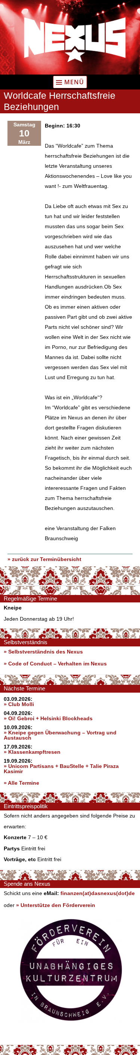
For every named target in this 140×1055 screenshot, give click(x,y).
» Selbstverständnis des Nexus (43, 652)
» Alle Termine (21, 783)
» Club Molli (19, 704)
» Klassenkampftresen (32, 752)
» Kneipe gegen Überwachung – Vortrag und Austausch (60, 735)
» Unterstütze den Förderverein (55, 905)
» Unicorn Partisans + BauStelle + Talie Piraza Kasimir (61, 768)
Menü (74, 82)
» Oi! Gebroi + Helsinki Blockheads (48, 718)
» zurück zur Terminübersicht (44, 559)
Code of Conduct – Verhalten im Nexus (57, 664)
